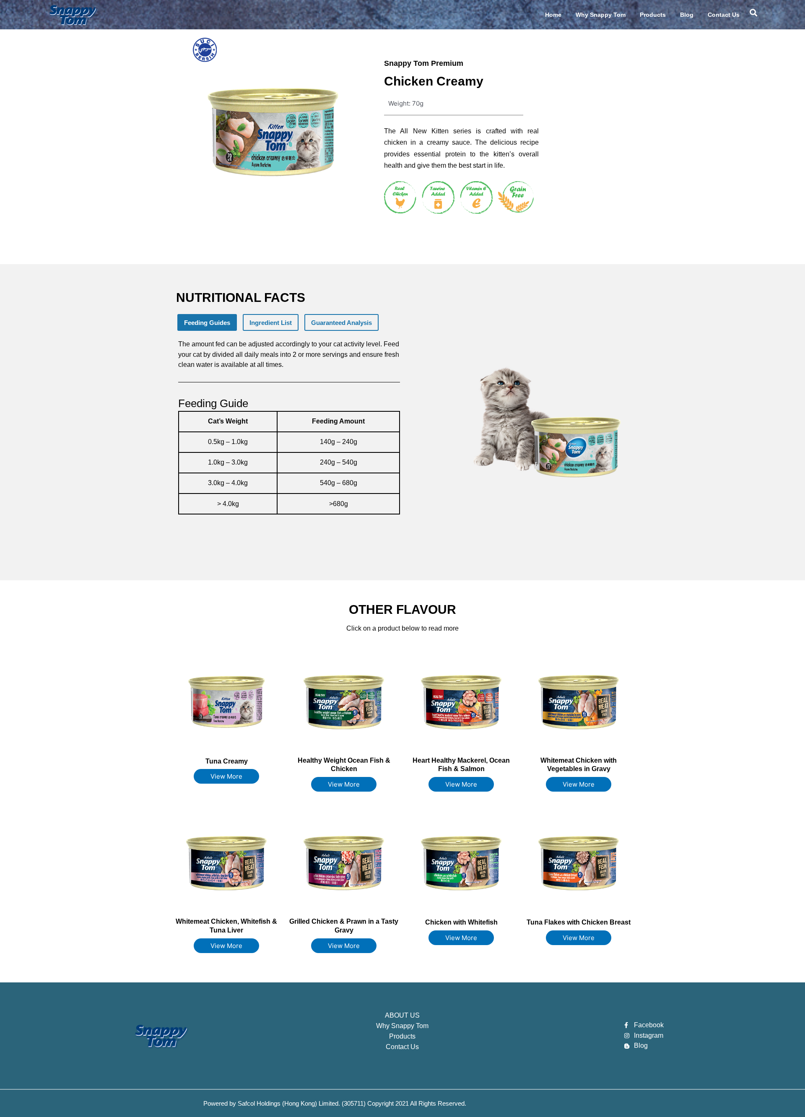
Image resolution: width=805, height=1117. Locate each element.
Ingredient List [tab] (270, 322)
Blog (686, 14)
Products (653, 14)
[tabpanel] (292, 443)
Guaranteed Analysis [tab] (341, 322)
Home (553, 14)
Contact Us (724, 14)
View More (226, 776)
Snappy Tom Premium (423, 63)
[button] (754, 13)
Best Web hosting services (576, 1103)
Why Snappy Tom (601, 14)
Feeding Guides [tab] (207, 322)
